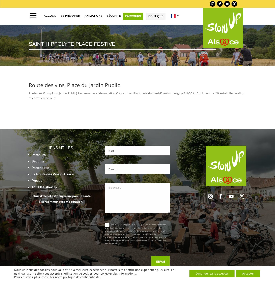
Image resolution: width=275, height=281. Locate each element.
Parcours (133, 16)
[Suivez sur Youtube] (227, 4)
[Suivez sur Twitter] (234, 4)
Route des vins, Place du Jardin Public (75, 85)
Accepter (248, 273)
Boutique (155, 16)
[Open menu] (33, 15)
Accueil (50, 15)
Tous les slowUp (44, 187)
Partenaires (40, 168)
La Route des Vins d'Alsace (53, 174)
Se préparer (70, 15)
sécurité (114, 15)
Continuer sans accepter (211, 273)
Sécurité (38, 161)
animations (93, 15)
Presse (37, 180)
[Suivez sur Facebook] (220, 4)
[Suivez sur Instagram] (212, 4)
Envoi (160, 261)
